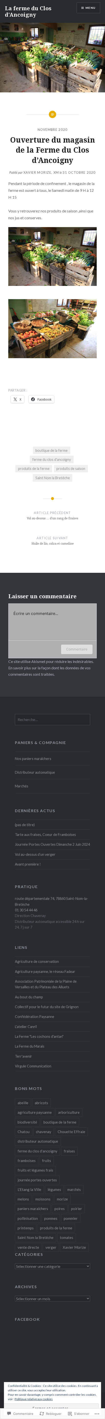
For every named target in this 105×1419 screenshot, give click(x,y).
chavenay (43, 1131)
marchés (74, 1189)
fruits (46, 1160)
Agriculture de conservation (37, 961)
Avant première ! (28, 864)
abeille (23, 1103)
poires (59, 1208)
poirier (76, 1208)
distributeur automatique (38, 1141)
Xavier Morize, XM (41, 172)
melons (23, 1199)
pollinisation (28, 1218)
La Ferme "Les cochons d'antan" (39, 1036)
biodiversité (27, 1122)
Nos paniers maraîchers (33, 759)
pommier (71, 1218)
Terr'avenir (23, 1056)
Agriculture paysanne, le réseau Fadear (45, 971)
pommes (50, 1218)
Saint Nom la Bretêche (52, 478)
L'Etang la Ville (29, 1189)
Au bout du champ (29, 997)
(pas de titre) (25, 825)
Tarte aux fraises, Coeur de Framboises (45, 834)
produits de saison (70, 468)
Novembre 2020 (53, 130)
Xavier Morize (74, 1247)
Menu (90, 8)
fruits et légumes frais (35, 1170)
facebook (27, 1319)
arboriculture (69, 1112)
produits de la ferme (34, 468)
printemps (26, 1228)
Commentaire (76, 649)
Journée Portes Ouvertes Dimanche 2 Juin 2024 (52, 844)
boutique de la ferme (51, 450)
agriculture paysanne (35, 1112)
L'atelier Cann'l (26, 1027)
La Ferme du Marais (29, 1046)
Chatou (24, 1131)
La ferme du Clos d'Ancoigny (28, 11)
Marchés (21, 786)
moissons (43, 1199)
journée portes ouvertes (37, 1180)
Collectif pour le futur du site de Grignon (47, 1007)
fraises (69, 1151)
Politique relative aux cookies (34, 1399)
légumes (54, 1189)
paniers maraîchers (33, 1208)
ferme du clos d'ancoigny (51, 459)
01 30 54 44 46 (26, 910)
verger (50, 1247)
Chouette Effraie (71, 1131)
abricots (41, 1103)
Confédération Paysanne (34, 1017)
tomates (66, 1237)
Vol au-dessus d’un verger (35, 854)
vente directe (28, 1247)
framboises (27, 1160)
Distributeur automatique (35, 772)
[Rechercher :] (52, 720)
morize (62, 1199)
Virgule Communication (33, 1066)
